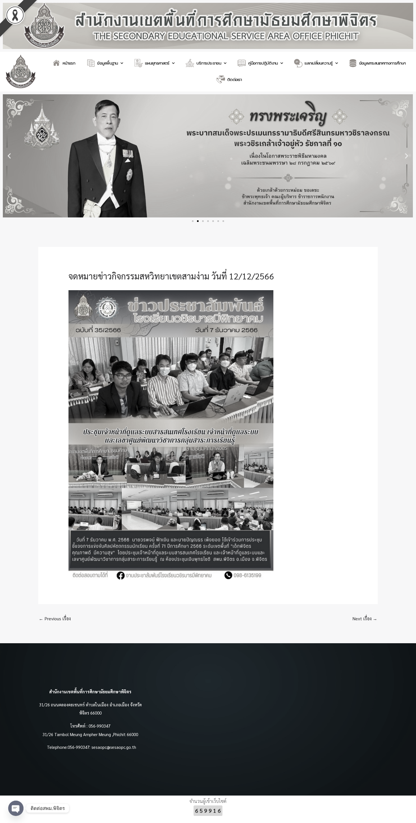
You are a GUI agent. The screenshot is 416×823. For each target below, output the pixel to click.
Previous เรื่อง (55, 618)
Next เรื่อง (364, 618)
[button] (9, 155)
